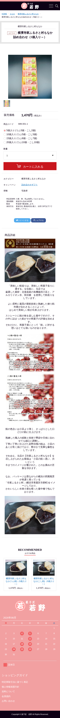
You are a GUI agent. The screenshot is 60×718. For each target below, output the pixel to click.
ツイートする (23, 220)
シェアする (39, 220)
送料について (8, 691)
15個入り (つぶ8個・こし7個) (21, 138)
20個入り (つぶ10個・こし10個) (23, 142)
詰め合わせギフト (29, 184)
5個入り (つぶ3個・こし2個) (21, 130)
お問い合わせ (8, 701)
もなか (12, 14)
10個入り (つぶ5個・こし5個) (21, 134)
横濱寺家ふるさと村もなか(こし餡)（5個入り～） (43, 581)
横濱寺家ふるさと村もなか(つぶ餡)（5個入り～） (16, 581)
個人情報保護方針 (10, 686)
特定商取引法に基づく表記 (15, 682)
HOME (4, 14)
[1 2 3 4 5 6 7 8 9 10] (30, 155)
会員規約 (6, 696)
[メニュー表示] (51, 5)
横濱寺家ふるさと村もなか (28, 14)
